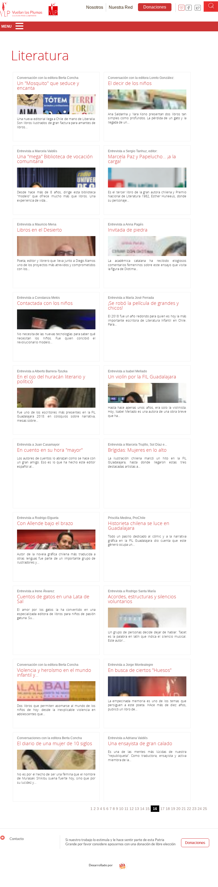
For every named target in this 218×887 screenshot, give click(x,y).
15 (147, 809)
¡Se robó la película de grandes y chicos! (143, 305)
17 (162, 809)
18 (168, 809)
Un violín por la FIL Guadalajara (142, 376)
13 (137, 809)
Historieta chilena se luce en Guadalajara (138, 525)
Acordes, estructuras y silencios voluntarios (142, 598)
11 (126, 809)
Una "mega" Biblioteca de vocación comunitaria (55, 158)
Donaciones (154, 7)
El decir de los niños (130, 83)
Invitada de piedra (128, 230)
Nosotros (94, 7)
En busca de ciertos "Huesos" (139, 670)
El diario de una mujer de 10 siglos (54, 743)
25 (205, 809)
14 (142, 809)
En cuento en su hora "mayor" (50, 450)
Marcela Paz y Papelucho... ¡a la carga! (142, 158)
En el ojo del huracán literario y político (51, 379)
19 (173, 809)
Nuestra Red (121, 7)
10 (121, 809)
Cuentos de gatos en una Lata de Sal (53, 598)
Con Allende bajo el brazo (45, 523)
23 (194, 809)
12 (131, 809)
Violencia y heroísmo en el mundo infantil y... (54, 672)
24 (200, 809)
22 (189, 809)
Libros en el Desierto (39, 230)
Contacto (16, 839)
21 (184, 809)
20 (178, 809)
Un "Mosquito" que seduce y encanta (48, 85)
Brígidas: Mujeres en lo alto (137, 450)
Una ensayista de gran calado (140, 743)
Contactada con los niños (45, 303)
